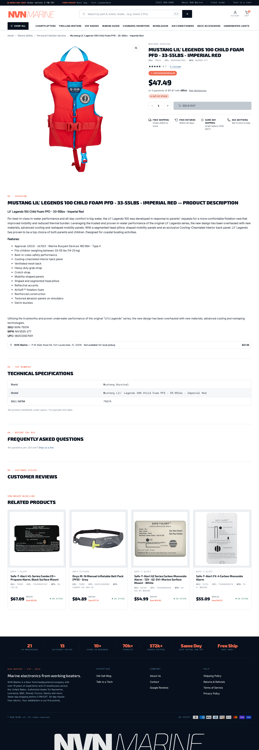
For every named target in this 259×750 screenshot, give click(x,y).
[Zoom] (136, 48)
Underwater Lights (236, 25)
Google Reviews (159, 687)
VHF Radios (92, 25)
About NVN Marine (192, 2)
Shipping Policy (212, 675)
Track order (218, 2)
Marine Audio (111, 25)
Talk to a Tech (104, 681)
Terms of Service (213, 687)
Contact (154, 681)
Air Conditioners (183, 25)
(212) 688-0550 (165, 2)
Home (11, 35)
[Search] (187, 14)
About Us (155, 675)
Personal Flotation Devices (51, 35)
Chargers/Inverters (136, 25)
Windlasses (160, 25)
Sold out (189, 105)
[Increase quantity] (167, 105)
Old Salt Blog (103, 675)
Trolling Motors (70, 25)
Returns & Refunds (214, 681)
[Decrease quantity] (152, 105)
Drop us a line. (46, 447)
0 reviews (175, 66)
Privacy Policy (212, 693)
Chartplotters (46, 25)
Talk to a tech (242, 2)
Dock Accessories (209, 25)
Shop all (20, 25)
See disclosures (197, 90)
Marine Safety (25, 35)
